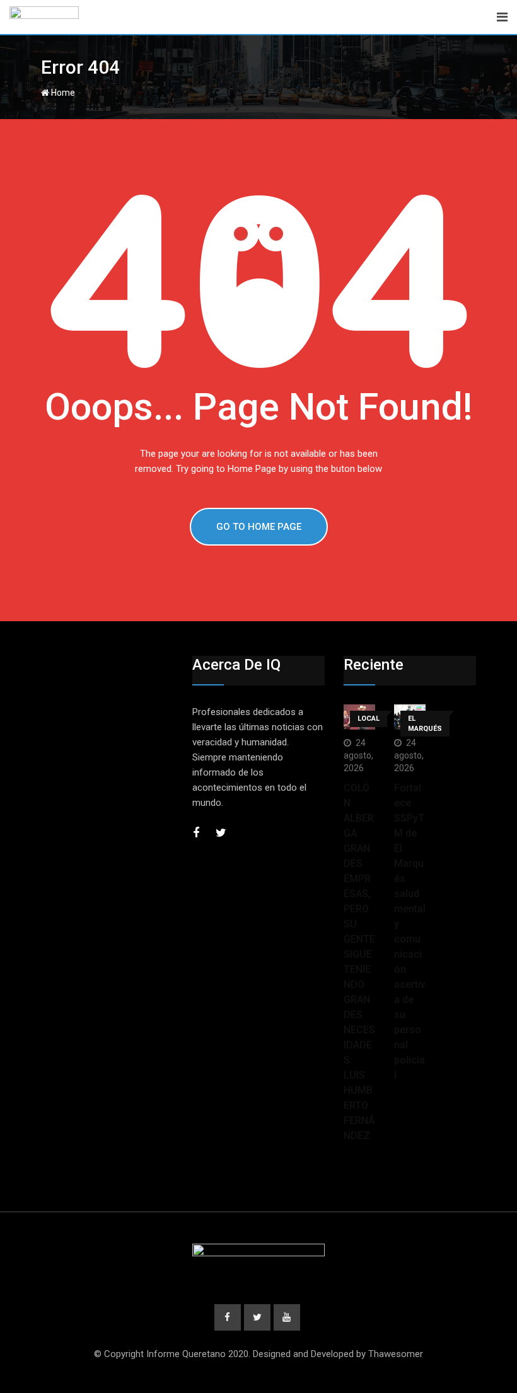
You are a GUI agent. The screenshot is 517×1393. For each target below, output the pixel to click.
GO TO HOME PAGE (258, 526)
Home (62, 93)
